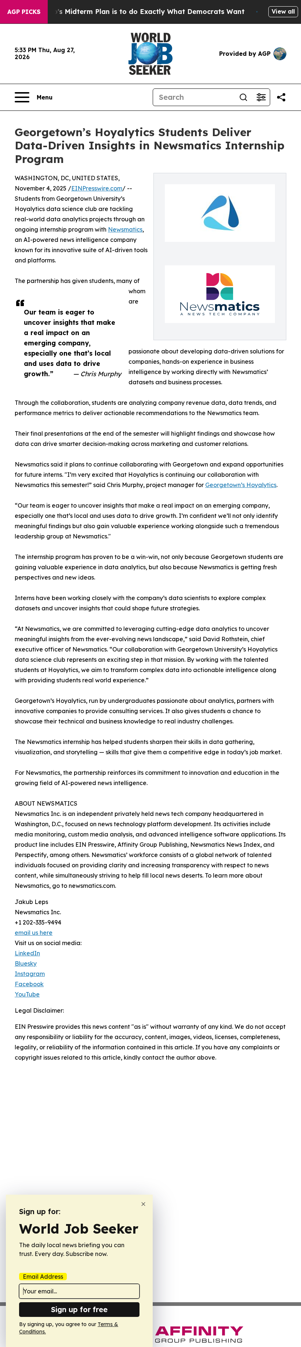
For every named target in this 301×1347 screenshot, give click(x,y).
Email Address (43, 1276)
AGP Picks (23, 11)
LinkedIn (27, 953)
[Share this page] (281, 97)
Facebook (29, 984)
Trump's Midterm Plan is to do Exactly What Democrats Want (140, 11)
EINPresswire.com (96, 188)
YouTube (27, 994)
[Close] (143, 1204)
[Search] (243, 97)
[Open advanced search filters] (261, 97)
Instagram (30, 973)
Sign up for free (79, 1309)
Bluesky (26, 963)
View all (283, 11)
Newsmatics (125, 229)
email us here (33, 932)
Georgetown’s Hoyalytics (240, 485)
